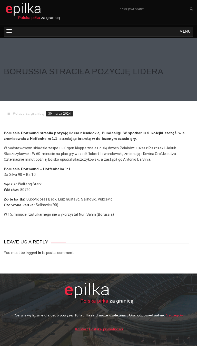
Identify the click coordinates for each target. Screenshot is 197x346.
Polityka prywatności (106, 329)
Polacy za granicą (28, 113)
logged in (33, 253)
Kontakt (81, 329)
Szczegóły (174, 315)
